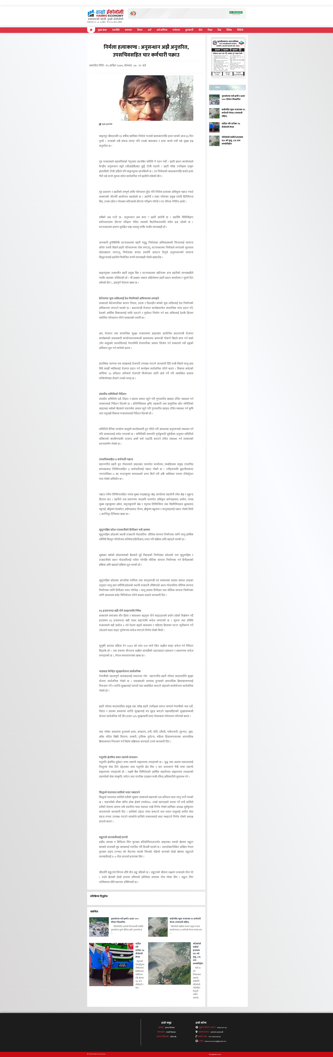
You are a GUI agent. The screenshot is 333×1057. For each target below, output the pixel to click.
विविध (229, 30)
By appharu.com (215, 1054)
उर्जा (149, 30)
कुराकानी (189, 30)
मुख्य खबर (102, 30)
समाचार (128, 30)
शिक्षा (210, 30)
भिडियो (240, 30)
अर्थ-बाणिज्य (162, 30)
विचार (139, 30)
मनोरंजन (176, 30)
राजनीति (116, 30)
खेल (200, 30)
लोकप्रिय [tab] (236, 87)
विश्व (219, 30)
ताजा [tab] (217, 87)
